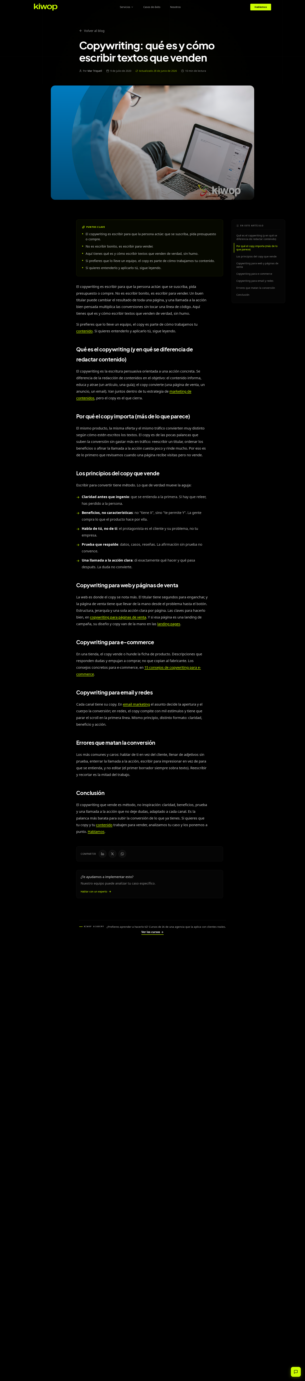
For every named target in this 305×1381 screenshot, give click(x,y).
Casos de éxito (151, 7)
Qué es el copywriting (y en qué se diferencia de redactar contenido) (256, 237)
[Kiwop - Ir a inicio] (46, 7)
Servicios (125, 7)
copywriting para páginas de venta (118, 617)
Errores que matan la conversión (255, 287)
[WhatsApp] (122, 854)
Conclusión (242, 294)
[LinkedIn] (102, 854)
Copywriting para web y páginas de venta (257, 265)
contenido (84, 331)
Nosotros (175, 7)
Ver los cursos (152, 932)
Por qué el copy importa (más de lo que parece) (256, 247)
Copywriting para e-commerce (254, 274)
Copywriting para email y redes (254, 280)
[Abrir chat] (296, 1372)
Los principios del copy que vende (256, 256)
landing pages (168, 623)
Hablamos (96, 831)
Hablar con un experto (94, 891)
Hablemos (261, 7)
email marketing (136, 704)
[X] (112, 854)
